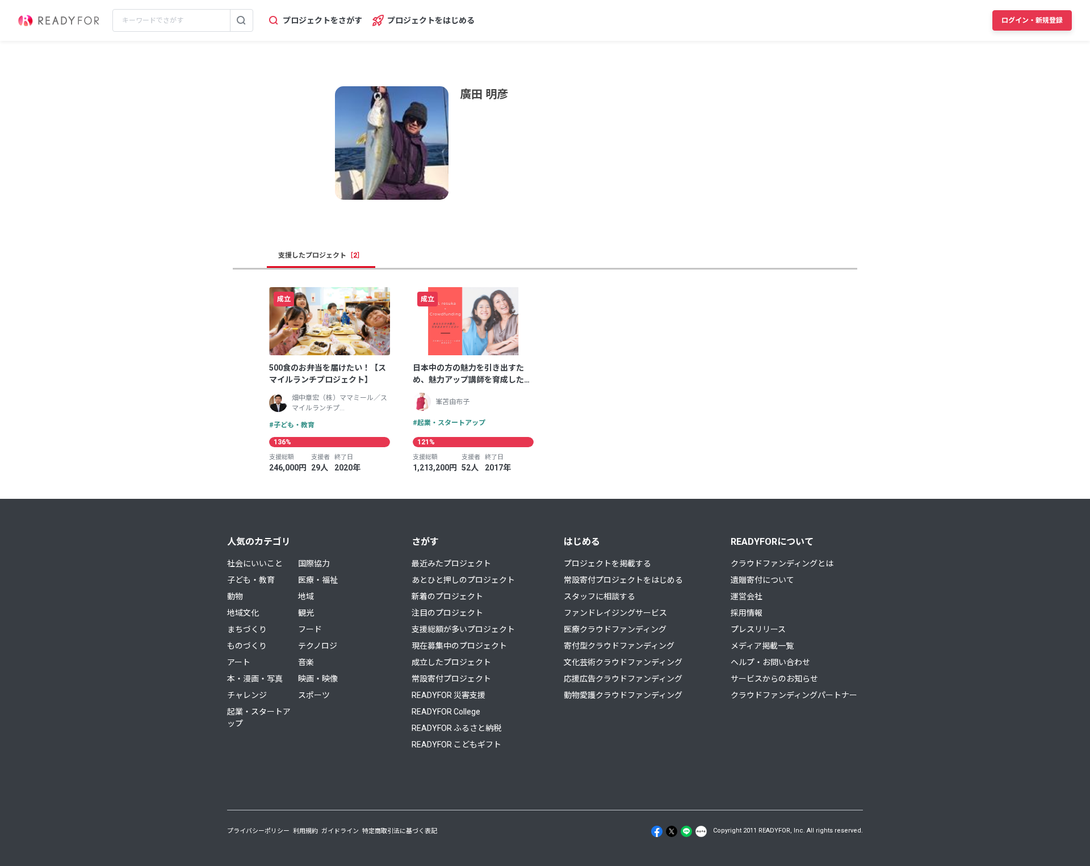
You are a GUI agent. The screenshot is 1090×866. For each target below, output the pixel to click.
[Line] (686, 831)
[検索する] (241, 20)
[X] (671, 831)
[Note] (701, 831)
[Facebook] (657, 831)
